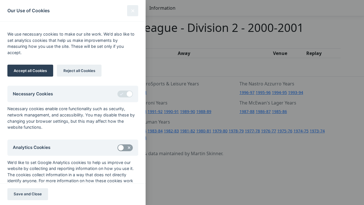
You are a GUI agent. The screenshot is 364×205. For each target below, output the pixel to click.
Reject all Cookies (79, 70)
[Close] (132, 10)
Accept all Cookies (30, 70)
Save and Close (28, 194)
